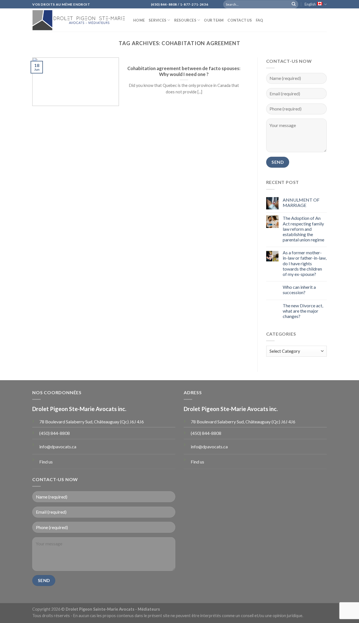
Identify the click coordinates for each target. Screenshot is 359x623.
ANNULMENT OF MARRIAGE (301, 202)
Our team (214, 20)
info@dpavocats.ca (57, 446)
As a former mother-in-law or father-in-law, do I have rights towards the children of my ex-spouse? (304, 263)
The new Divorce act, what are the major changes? (303, 311)
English (310, 4)
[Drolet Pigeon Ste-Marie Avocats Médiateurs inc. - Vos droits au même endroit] (78, 20)
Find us (46, 461)
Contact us (239, 20)
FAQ (259, 20)
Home (139, 20)
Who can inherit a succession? (299, 289)
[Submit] (293, 4)
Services (157, 20)
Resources (185, 20)
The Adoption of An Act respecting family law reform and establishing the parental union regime (303, 228)
